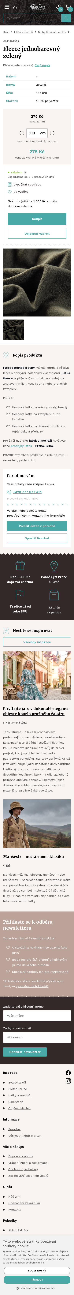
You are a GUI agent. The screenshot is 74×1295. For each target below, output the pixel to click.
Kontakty (14, 1209)
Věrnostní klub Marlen (24, 1135)
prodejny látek (21, 446)
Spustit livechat (37, 538)
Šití (8, 865)
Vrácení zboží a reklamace (27, 1163)
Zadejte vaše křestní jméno (23, 1006)
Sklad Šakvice (18, 1230)
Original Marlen (19, 1108)
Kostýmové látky (16, 722)
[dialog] (37, 1265)
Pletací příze (17, 1089)
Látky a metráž (23, 32)
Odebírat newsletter (25, 1052)
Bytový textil (17, 1082)
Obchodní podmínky (23, 1169)
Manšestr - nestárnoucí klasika (33, 856)
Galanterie (15, 1102)
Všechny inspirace (37, 642)
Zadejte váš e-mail (17, 1028)
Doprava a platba (20, 1156)
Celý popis (42, 65)
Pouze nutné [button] (37, 1270)
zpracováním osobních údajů (32, 986)
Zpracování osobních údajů (28, 1175)
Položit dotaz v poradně (37, 526)
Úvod (6, 32)
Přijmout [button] (37, 1279)
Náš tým (14, 1196)
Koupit (37, 219)
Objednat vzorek (37, 233)
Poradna (14, 1129)
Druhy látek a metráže (52, 32)
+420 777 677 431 (27, 492)
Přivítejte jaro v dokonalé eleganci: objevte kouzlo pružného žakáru (36, 711)
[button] (17, 172)
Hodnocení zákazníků (24, 1203)
